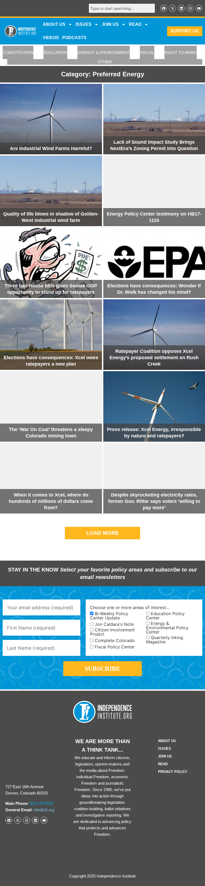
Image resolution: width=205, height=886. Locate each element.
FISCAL (147, 52)
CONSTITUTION (18, 52)
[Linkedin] (181, 8)
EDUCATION (55, 52)
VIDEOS (51, 37)
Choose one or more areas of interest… (129, 607)
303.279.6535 (41, 803)
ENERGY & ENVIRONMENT (103, 52)
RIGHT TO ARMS (180, 52)
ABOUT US (54, 24)
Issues (84, 24)
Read (163, 764)
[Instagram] (190, 8)
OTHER (105, 62)
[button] (102, 533)
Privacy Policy (172, 772)
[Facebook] (163, 8)
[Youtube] (198, 8)
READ (135, 24)
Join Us (165, 756)
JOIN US (110, 24)
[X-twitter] (172, 8)
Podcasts (74, 37)
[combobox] (122, 8)
